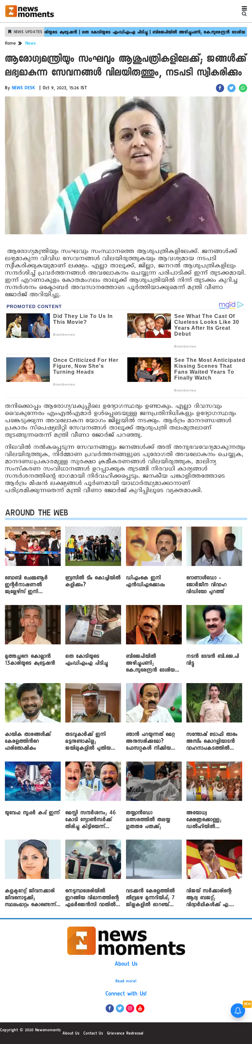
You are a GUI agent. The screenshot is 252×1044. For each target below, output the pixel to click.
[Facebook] (110, 1008)
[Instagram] (130, 1008)
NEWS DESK (23, 88)
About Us (126, 964)
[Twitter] (120, 1008)
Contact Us (93, 1034)
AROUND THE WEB (36, 514)
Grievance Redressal (125, 1034)
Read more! (126, 981)
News (30, 44)
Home (10, 44)
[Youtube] (140, 1008)
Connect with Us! (126, 994)
